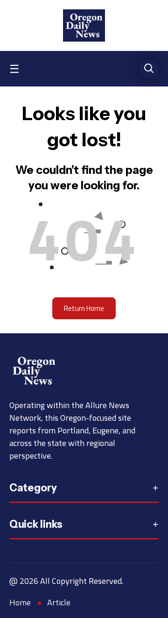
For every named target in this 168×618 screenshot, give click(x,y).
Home (20, 602)
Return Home (84, 308)
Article (58, 602)
